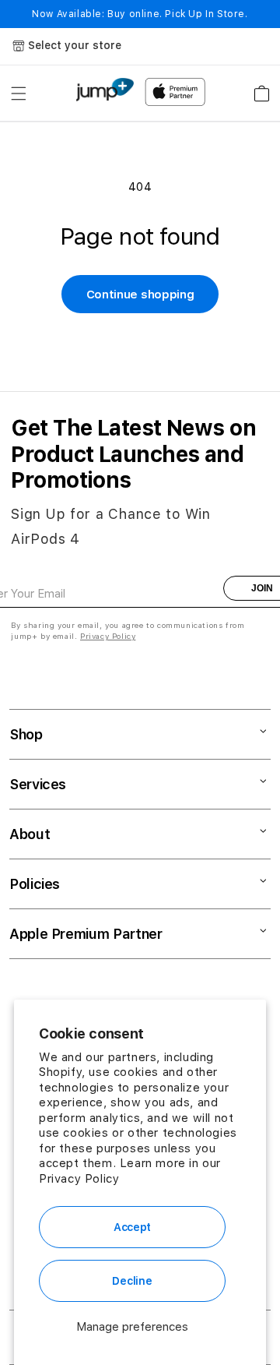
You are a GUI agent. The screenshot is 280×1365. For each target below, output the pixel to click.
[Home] (104, 89)
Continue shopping (140, 294)
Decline (132, 1281)
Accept (132, 1227)
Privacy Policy (79, 1179)
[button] (18, 93)
